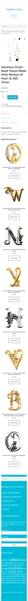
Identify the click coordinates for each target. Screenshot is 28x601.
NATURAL (23, 576)
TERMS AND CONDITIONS (12, 497)
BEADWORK (4, 563)
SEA (11, 580)
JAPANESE (7, 576)
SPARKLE (23, 580)
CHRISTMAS (4, 565)
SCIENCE (7, 580)
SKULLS (18, 580)
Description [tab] (5, 113)
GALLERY (12, 571)
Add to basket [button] (14, 176)
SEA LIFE (14, 580)
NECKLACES (17, 30)
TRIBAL (3, 582)
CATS (22, 563)
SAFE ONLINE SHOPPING (11, 492)
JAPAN (2, 576)
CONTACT (6, 509)
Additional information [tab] (10, 122)
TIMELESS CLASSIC (17, 106)
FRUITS (3, 571)
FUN (6, 571)
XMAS (23, 582)
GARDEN (19, 571)
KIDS (11, 576)
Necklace (23, 30)
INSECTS (23, 574)
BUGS (19, 563)
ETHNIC (14, 565)
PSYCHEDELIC (23, 578)
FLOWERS (15, 568)
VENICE (8, 582)
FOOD (24, 568)
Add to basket (12, 97)
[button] (24, 39)
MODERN (16, 576)
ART (24, 560)
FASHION (20, 565)
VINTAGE (13, 582)
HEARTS (14, 574)
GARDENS (4, 574)
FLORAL (5, 568)
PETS (13, 578)
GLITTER (9, 574)
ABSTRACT (5, 560)
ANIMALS (16, 559)
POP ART (17, 578)
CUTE (10, 565)
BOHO (15, 563)
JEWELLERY (9, 30)
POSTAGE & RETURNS (10, 505)
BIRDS (11, 563)
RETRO (3, 580)
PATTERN (8, 578)
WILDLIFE (19, 582)
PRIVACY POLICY (8, 501)
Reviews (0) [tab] (5, 118)
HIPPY (18, 574)
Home (4, 30)
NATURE (3, 578)
